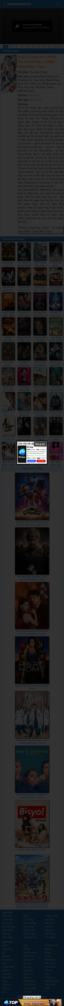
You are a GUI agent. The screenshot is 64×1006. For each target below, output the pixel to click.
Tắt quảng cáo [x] (32, 997)
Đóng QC (40, 444)
